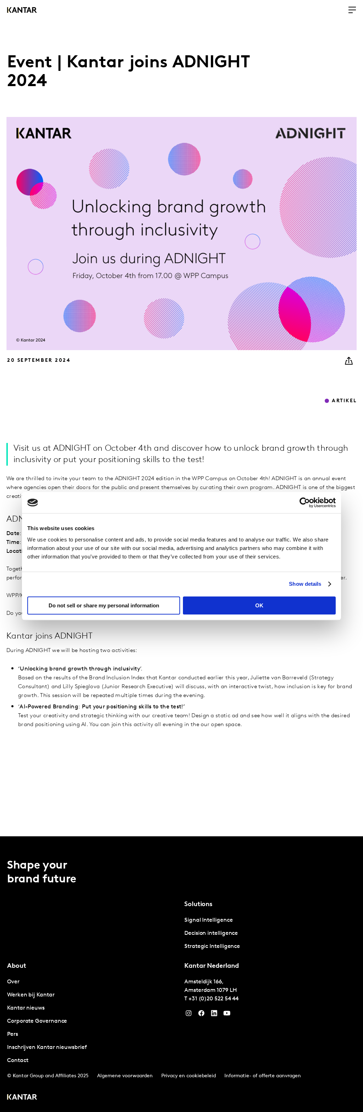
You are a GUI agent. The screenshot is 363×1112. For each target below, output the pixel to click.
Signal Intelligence (208, 920)
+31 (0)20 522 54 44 (214, 999)
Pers (12, 1034)
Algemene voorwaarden (125, 1076)
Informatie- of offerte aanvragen (262, 1076)
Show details (305, 584)
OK (259, 605)
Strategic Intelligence (212, 946)
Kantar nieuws (26, 1008)
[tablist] (181, 974)
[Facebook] (201, 1015)
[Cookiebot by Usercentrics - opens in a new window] (305, 502)
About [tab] (16, 966)
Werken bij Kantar (31, 995)
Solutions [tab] (198, 905)
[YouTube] (214, 1015)
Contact (17, 1060)
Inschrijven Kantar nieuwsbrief (47, 1047)
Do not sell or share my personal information (104, 605)
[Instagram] (188, 1015)
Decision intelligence (211, 933)
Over (13, 982)
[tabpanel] (270, 933)
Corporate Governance (37, 1021)
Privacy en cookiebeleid (188, 1076)
